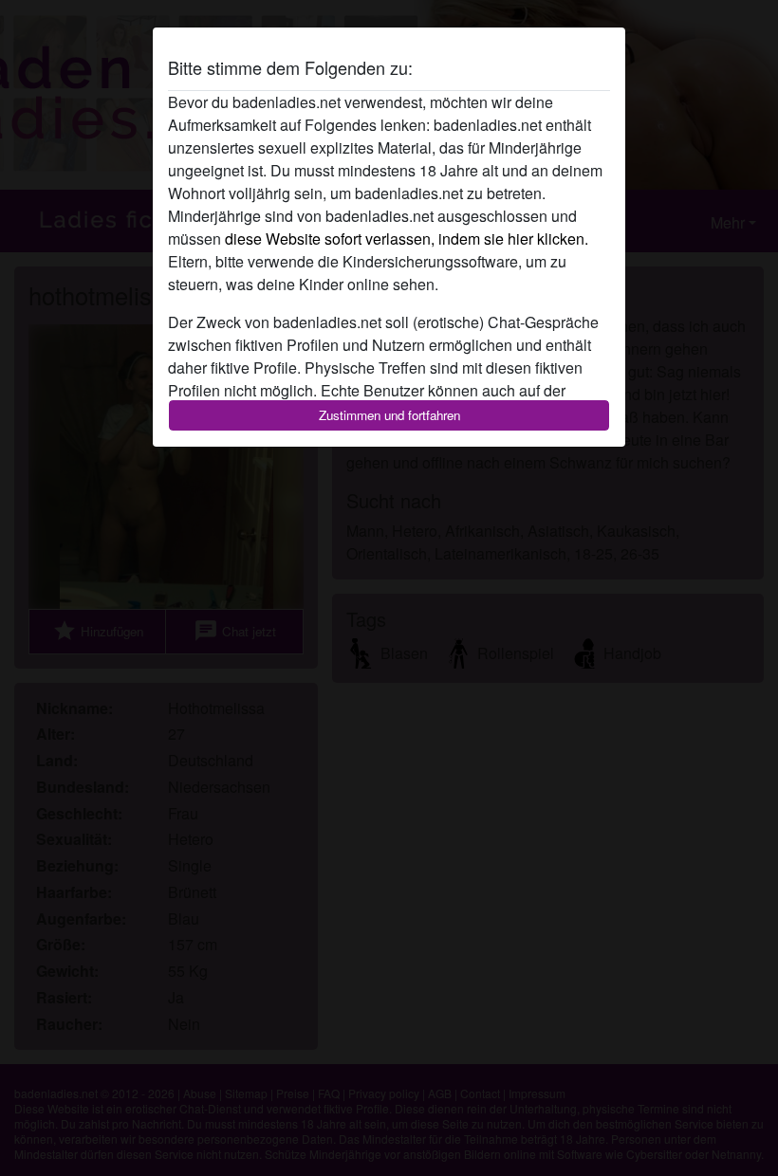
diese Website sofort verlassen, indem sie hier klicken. (406, 238)
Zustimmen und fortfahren (389, 415)
